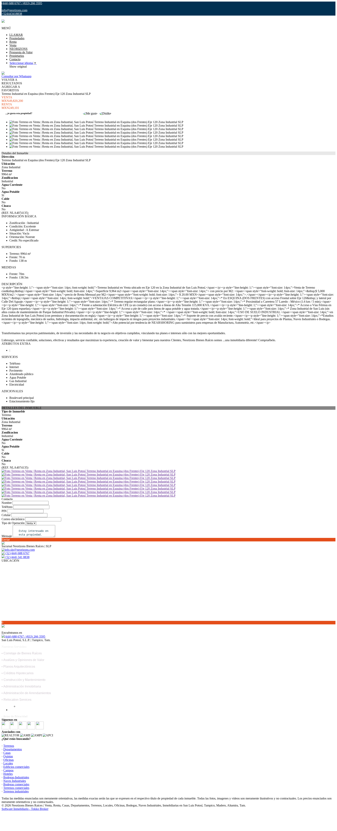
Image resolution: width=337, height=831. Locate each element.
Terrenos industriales (16, 791)
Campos (8, 770)
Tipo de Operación (13, 523)
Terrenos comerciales (16, 788)
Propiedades (16, 38)
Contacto (14, 59)
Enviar (6, 539)
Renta (13, 41)
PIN (4, 511)
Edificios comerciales (16, 766)
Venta (12, 45)
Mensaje (7, 536)
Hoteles (8, 773)
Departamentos (12, 749)
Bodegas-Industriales (16, 777)
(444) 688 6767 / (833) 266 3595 (25, 636)
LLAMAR (16, 34)
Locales (8, 763)
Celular (6, 515)
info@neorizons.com (14, 10)
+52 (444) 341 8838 (17, 557)
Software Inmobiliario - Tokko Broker (25, 809)
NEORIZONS (18, 48)
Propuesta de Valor (21, 52)
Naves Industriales (14, 781)
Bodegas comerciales (16, 784)
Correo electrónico (13, 519)
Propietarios (16, 55)
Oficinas (8, 759)
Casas (7, 752)
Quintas (8, 756)
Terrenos (8, 745)
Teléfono (7, 506)
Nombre (7, 502)
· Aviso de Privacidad (14, 716)
